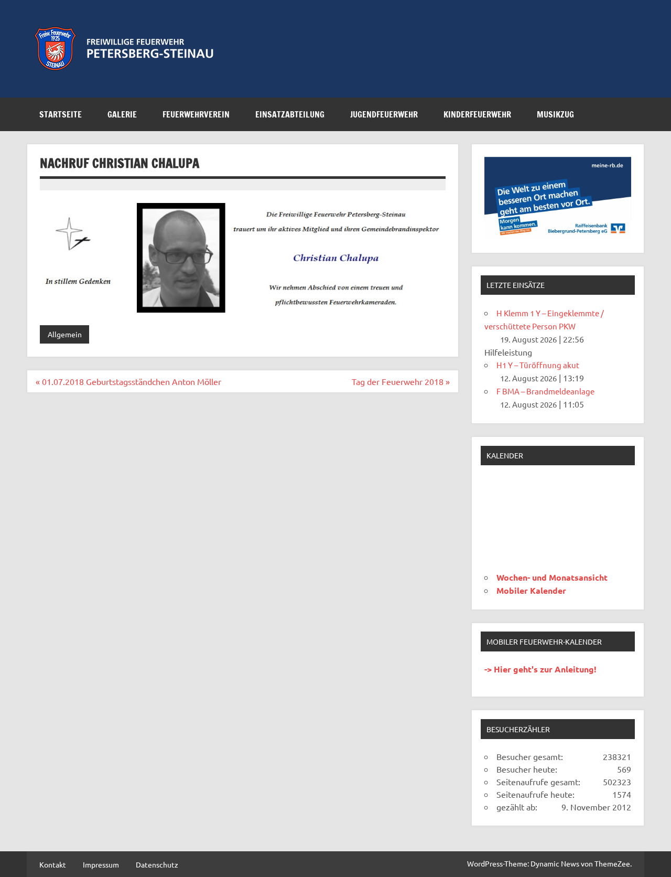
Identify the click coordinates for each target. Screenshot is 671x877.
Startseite (60, 114)
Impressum (101, 864)
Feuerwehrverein (196, 114)
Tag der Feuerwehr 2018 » (401, 381)
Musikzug (555, 114)
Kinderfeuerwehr (477, 114)
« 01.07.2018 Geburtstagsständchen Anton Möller (128, 381)
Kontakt (52, 864)
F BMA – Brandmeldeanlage (545, 391)
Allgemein (65, 334)
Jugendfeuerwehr (384, 114)
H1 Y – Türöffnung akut (537, 365)
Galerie (122, 114)
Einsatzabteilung (289, 114)
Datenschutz (157, 864)
